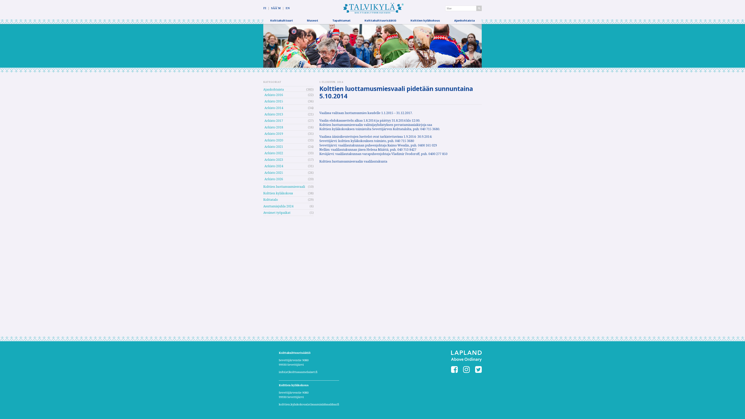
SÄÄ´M (276, 8)
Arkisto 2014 (273, 108)
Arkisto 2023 (273, 160)
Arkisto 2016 (273, 95)
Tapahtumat (341, 20)
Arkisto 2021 (273, 147)
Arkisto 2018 (273, 127)
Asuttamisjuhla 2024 (278, 206)
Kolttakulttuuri (281, 20)
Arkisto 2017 (273, 121)
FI (264, 8)
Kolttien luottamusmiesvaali (284, 186)
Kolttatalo (270, 199)
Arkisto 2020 (273, 140)
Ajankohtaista (464, 20)
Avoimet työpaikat (276, 212)
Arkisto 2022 (273, 153)
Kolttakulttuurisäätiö (380, 20)
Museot (312, 20)
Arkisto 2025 (273, 173)
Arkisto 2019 (273, 134)
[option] (372, 46)
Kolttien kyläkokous (425, 20)
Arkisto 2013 (273, 114)
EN (288, 8)
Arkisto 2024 (273, 166)
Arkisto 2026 (273, 179)
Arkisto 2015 (273, 101)
